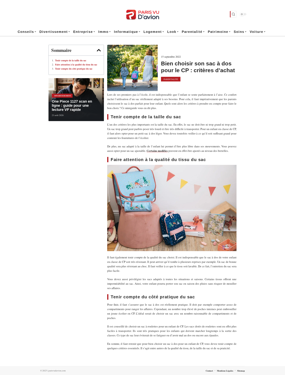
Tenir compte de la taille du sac (70, 60)
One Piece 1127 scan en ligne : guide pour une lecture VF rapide (72, 105)
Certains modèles (157, 151)
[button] (98, 50)
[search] (233, 14)
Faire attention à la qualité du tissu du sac (76, 64)
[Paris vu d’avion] (142, 14)
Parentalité (171, 79)
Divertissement (62, 95)
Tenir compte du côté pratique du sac (73, 68)
